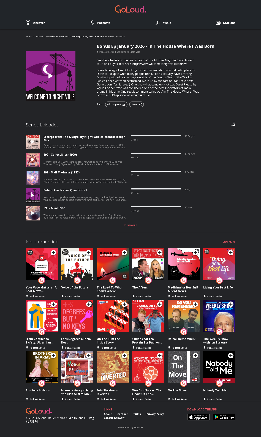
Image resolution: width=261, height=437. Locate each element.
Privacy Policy (155, 414)
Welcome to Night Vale (57, 36)
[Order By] (233, 124)
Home (29, 36)
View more (130, 225)
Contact (122, 414)
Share (134, 104)
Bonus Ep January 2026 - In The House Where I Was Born (98, 36)
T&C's (137, 414)
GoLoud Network (114, 417)
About (108, 414)
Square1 (138, 427)
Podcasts (39, 36)
